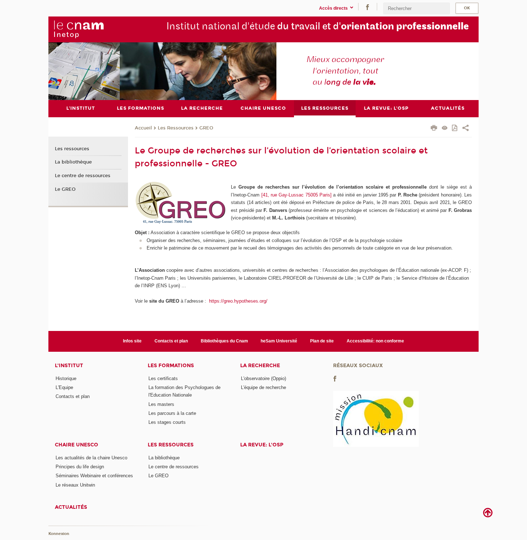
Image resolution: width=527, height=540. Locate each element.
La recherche (260, 366)
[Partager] (465, 128)
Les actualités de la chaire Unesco (91, 457)
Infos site (132, 341)
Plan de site (322, 341)
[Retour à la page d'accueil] (78, 29)
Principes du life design (80, 466)
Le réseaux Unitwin (75, 485)
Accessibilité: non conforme (375, 341)
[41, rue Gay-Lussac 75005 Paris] (296, 195)
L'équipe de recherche (263, 387)
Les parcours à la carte (172, 413)
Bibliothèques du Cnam (224, 341)
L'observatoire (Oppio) (263, 378)
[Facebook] (367, 6)
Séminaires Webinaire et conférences (94, 475)
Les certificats (163, 378)
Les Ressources (176, 128)
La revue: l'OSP (261, 445)
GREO (206, 128)
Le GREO (65, 189)
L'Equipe (64, 387)
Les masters (161, 404)
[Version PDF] (455, 128)
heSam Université (279, 341)
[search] (416, 8)
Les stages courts (167, 422)
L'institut (69, 366)
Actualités (71, 507)
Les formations (171, 366)
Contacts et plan (171, 341)
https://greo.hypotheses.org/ (237, 301)
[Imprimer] (434, 128)
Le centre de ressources (82, 176)
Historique (66, 378)
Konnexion (58, 533)
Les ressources (72, 149)
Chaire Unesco (76, 445)
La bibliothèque (73, 162)
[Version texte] (445, 128)
